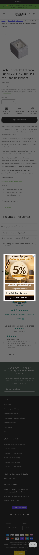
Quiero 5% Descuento (20, 297)
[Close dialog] (34, 256)
